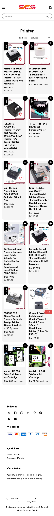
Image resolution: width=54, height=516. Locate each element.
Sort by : (23, 37)
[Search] (47, 16)
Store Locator (13, 454)
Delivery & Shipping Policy (18, 507)
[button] (3, 7)
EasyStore (31, 501)
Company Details (15, 457)
